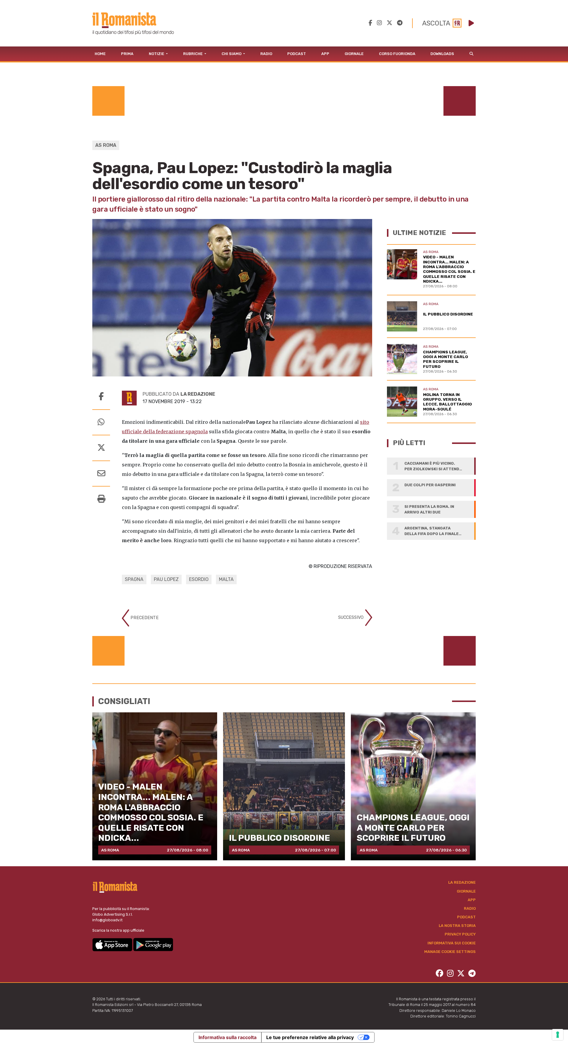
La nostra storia (457, 925)
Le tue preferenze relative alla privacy (310, 1037)
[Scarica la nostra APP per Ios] (112, 944)
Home (100, 53)
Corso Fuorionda (397, 53)
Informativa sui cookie (451, 943)
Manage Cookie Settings (450, 951)
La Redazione (462, 882)
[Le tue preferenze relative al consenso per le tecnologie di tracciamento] (557, 1034)
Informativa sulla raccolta (227, 1037)
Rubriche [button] (193, 53)
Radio (266, 53)
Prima (127, 53)
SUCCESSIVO (351, 617)
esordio (199, 579)
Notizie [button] (157, 53)
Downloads (442, 53)
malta (226, 579)
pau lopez (166, 579)
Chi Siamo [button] (232, 53)
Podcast (296, 53)
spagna (134, 579)
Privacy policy (460, 934)
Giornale (354, 53)
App (325, 53)
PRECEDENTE (144, 617)
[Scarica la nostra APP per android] (153, 944)
